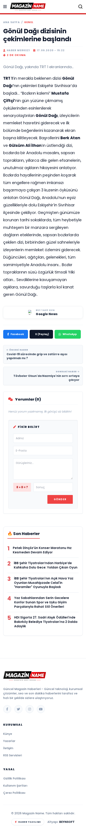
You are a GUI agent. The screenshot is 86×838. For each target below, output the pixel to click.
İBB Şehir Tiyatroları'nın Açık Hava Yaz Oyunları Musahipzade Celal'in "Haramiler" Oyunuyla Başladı (43, 582)
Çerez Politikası (14, 793)
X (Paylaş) (42, 334)
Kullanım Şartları (15, 786)
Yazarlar (9, 741)
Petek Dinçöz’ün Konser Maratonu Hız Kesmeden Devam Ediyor (42, 550)
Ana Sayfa (11, 22)
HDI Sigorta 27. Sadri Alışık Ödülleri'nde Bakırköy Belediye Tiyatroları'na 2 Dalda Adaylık (45, 621)
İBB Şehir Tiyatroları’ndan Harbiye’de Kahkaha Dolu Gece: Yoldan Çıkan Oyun (45, 565)
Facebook (17, 334)
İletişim (8, 748)
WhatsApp (70, 334)
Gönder (60, 499)
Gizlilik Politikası (14, 778)
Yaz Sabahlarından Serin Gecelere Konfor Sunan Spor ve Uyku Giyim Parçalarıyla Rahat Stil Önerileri (41, 602)
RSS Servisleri (12, 755)
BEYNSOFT (67, 822)
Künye (7, 734)
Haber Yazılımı (29, 821)
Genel (28, 22)
